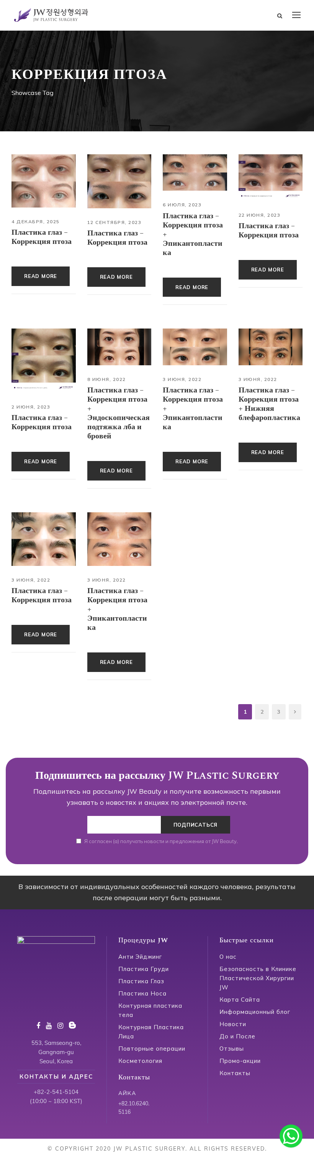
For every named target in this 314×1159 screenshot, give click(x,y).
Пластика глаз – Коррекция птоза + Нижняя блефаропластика (269, 403)
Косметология (140, 1060)
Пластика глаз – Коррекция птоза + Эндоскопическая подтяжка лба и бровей (118, 413)
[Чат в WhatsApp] (291, 1136)
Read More (40, 276)
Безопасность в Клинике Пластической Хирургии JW (257, 978)
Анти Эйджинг (140, 956)
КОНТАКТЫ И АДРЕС (56, 1076)
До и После (237, 1036)
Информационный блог (254, 1011)
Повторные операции (151, 1048)
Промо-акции (240, 1060)
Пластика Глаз (141, 981)
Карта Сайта (239, 999)
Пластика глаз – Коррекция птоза (41, 237)
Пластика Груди (143, 969)
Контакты (234, 1073)
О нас (228, 956)
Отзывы (231, 1048)
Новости (232, 1024)
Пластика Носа (142, 993)
